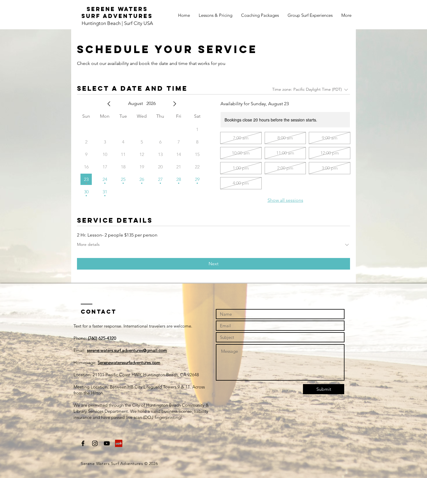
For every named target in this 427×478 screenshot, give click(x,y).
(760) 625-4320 (102, 338)
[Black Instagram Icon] (94, 443)
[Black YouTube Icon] (106, 443)
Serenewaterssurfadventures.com (129, 362)
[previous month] (108, 103)
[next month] (174, 103)
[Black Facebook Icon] (83, 443)
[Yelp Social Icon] (118, 443)
